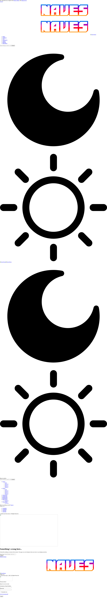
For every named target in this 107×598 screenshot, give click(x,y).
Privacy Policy (16, 0)
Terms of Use (24, 0)
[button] (1, 1)
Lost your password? (4, 594)
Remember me (4, 592)
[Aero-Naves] (6, 262)
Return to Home (3, 556)
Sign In (12, 505)
